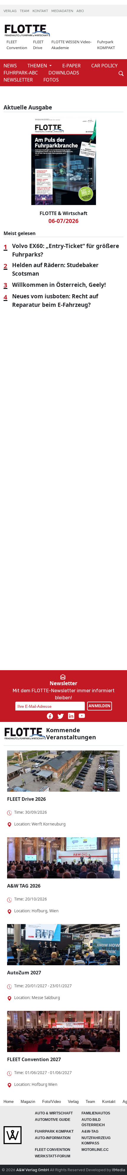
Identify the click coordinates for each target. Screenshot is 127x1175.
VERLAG (10, 11)
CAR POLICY (104, 65)
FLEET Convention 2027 (34, 1059)
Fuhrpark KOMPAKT (106, 44)
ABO (80, 11)
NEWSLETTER (19, 79)
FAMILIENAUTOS (96, 1113)
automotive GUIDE (52, 1120)
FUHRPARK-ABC (21, 72)
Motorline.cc (95, 1150)
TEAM (25, 11)
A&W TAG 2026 (23, 886)
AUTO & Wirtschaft (54, 1113)
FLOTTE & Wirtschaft (63, 213)
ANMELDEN (99, 705)
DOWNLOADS (63, 72)
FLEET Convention (16, 44)
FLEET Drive (38, 44)
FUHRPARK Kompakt (54, 1131)
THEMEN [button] (37, 65)
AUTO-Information (53, 1138)
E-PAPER (72, 65)
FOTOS (51, 79)
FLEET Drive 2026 (26, 799)
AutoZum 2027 (24, 972)
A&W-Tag (90, 1131)
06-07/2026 (63, 221)
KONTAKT (40, 11)
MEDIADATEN (62, 11)
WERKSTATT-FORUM (52, 1156)
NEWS (11, 65)
